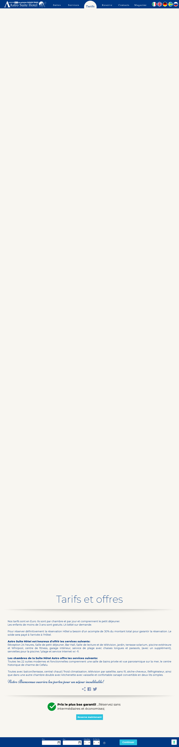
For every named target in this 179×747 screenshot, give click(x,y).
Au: (64, 739)
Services (73, 5)
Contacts (123, 5)
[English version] (159, 4)
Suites (57, 5)
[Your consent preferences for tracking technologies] (174, 742)
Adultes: (87, 739)
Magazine (140, 5)
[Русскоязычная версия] (176, 4)
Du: (43, 739)
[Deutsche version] (165, 4)
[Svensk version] (170, 4)
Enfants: (96, 739)
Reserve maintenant (107, 8)
